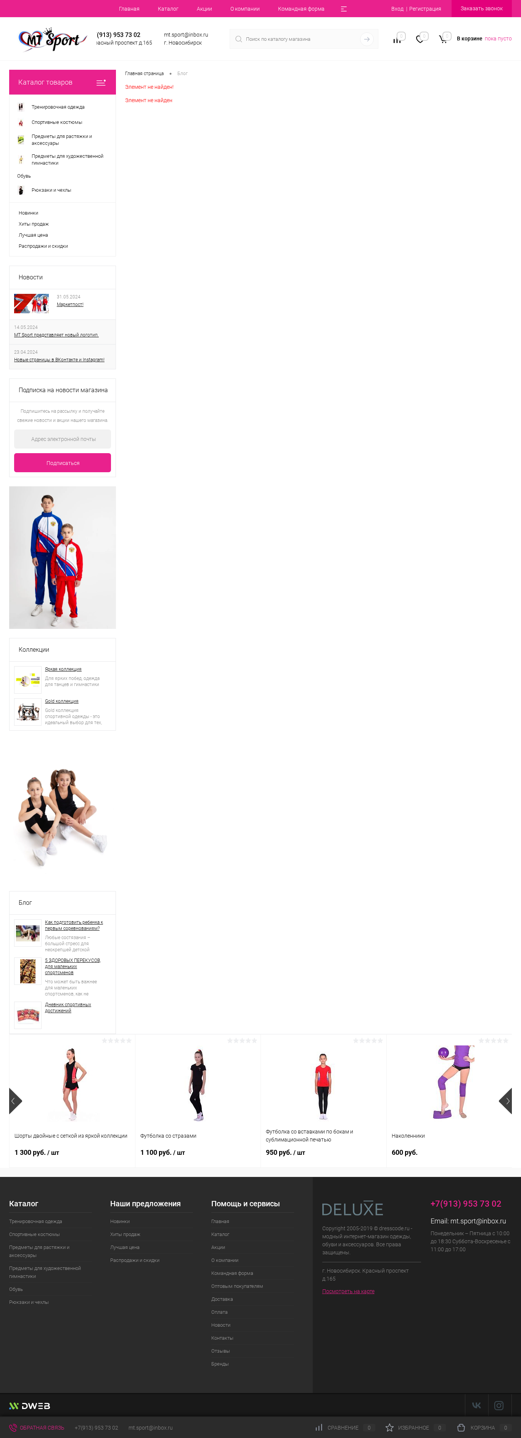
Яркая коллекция (63, 669)
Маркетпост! (70, 304)
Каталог (168, 9)
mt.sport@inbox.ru (478, 1221)
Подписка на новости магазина (63, 390)
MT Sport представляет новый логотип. (56, 335)
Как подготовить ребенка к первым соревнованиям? (74, 925)
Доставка (222, 1299)
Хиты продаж (34, 224)
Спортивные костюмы (34, 1234)
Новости (31, 277)
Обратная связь (41, 1428)
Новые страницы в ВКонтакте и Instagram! (59, 359)
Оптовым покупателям (237, 1286)
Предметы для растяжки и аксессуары (39, 1251)
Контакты (222, 1338)
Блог (25, 902)
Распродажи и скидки (43, 246)
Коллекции (34, 649)
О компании (245, 9)
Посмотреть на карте (348, 1291)
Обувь (16, 1289)
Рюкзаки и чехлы (29, 1302)
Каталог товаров (45, 82)
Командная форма (301, 9)
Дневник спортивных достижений (68, 1007)
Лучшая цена (33, 235)
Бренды (220, 1364)
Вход (397, 9)
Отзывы (220, 1351)
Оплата (219, 1312)
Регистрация (425, 9)
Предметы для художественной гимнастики (45, 1272)
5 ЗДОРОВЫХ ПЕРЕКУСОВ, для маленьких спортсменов (73, 966)
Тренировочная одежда (35, 1221)
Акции (204, 9)
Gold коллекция (62, 701)
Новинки (28, 213)
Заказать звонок (482, 8)
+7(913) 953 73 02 (96, 1428)
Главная (129, 9)
